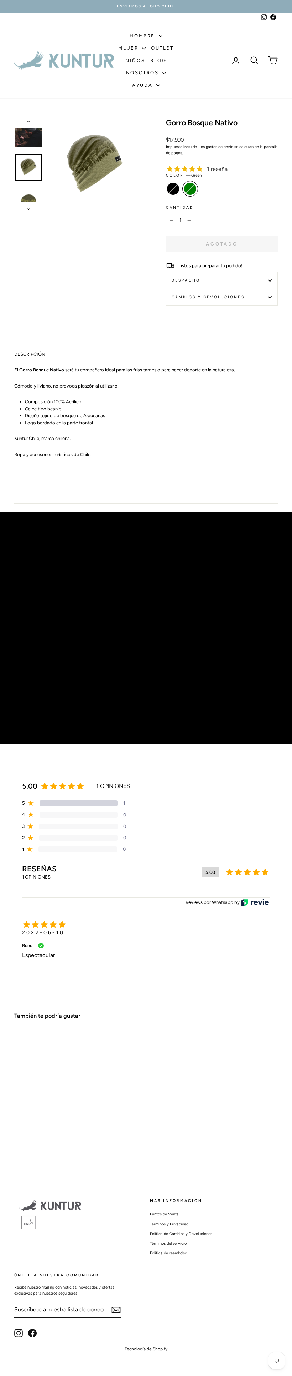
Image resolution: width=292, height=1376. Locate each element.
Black (173, 189)
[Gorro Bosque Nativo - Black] (19, 1120)
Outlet (162, 48)
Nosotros (143, 72)
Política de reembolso (168, 1253)
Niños (135, 60)
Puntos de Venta (164, 1214)
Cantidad (179, 207)
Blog (158, 60)
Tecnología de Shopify (146, 1348)
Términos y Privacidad (169, 1224)
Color (184, 175)
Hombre (143, 36)
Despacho (186, 280)
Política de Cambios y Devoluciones (181, 1233)
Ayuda (143, 85)
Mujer (129, 48)
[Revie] (255, 902)
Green (190, 189)
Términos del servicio (168, 1243)
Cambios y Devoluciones (208, 297)
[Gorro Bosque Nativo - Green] (28, 1120)
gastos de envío (219, 147)
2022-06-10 (43, 933)
